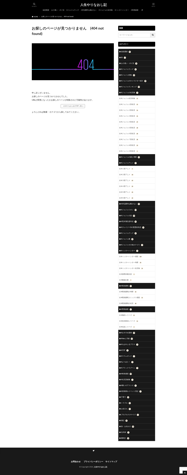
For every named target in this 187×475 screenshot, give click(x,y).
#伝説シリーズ (127, 327)
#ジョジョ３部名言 (129, 116)
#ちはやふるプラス (129, 344)
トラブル (125, 403)
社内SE (125, 432)
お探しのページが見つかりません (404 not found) (57, 16)
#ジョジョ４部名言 (129, 122)
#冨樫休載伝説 (127, 274)
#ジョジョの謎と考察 (130, 157)
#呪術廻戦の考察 (128, 292)
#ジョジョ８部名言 (129, 145)
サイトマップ (111, 462)
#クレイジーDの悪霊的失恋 (132, 227)
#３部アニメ (127, 180)
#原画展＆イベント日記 (131, 391)
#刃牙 (124, 350)
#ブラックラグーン (129, 368)
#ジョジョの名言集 (106, 10)
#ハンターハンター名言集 (132, 268)
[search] (152, 35)
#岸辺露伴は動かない (89, 10)
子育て (125, 397)
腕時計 (125, 438)
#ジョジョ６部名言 (129, 133)
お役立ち (125, 409)
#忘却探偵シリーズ (129, 321)
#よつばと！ (127, 362)
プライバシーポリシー (93, 462)
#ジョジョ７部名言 (129, 139)
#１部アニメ (127, 169)
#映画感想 (126, 374)
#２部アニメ (127, 174)
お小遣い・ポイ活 (57, 10)
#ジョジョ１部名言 (129, 104)
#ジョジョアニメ (128, 163)
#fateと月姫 (126, 338)
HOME (36, 17)
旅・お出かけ (127, 426)
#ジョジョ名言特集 (129, 98)
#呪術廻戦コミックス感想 (132, 297)
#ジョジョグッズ (128, 233)
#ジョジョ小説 (128, 215)
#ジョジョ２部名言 (129, 110)
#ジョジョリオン (129, 210)
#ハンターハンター (122, 10)
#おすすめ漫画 (128, 333)
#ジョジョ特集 (128, 75)
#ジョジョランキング (130, 87)
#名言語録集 (127, 379)
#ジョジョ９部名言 (129, 151)
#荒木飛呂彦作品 (128, 221)
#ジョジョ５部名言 (129, 128)
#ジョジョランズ (72, 10)
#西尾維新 (134, 10)
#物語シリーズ (128, 315)
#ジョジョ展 (127, 239)
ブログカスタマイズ (129, 414)
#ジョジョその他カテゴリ (131, 245)
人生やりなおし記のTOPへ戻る (73, 106)
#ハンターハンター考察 (131, 262)
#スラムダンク (127, 356)
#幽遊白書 (126, 280)
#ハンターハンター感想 (131, 256)
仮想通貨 (46, 10)
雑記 (124, 420)
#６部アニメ (127, 198)
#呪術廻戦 (126, 286)
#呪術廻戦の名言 (128, 303)
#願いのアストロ (128, 385)
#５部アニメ (127, 192)
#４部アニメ (127, 186)
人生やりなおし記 (93, 4)
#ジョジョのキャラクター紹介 (133, 81)
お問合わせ (76, 462)
